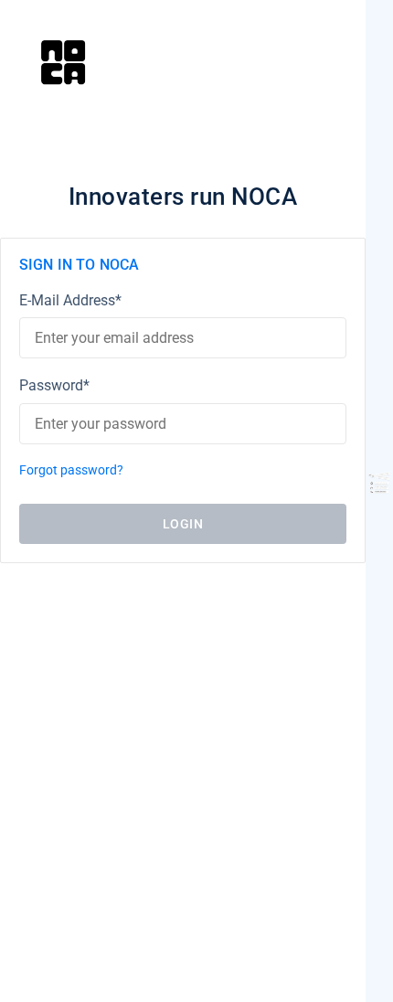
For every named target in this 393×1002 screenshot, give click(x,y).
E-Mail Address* (70, 300)
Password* (54, 385)
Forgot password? (71, 470)
